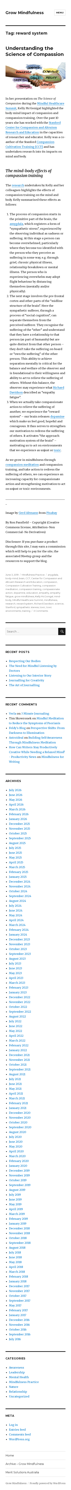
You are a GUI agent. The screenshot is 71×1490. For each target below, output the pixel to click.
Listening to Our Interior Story (30, 675)
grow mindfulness (24, 596)
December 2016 (19, 1320)
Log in (13, 1425)
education (32, 592)
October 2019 (18, 1180)
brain (21, 578)
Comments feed (20, 1434)
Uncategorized (19, 1396)
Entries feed (17, 1429)
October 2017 (17, 1296)
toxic (57, 450)
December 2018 (19, 1228)
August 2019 (17, 1190)
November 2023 (19, 944)
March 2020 (17, 1156)
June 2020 (16, 1141)
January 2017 (17, 1315)
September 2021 (20, 1069)
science (59, 603)
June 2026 (15, 795)
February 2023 (18, 987)
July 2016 (15, 1339)
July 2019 (15, 1194)
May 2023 (15, 973)
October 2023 (18, 949)
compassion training (30, 589)
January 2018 (18, 1281)
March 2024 (17, 925)
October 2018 (18, 1238)
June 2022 (15, 1026)
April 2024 (16, 920)
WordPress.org (19, 1439)
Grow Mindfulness (25, 12)
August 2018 (17, 1247)
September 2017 (19, 1300)
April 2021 (16, 1093)
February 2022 (18, 1045)
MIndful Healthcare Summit (27, 600)
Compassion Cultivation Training (23, 585)
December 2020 (20, 1112)
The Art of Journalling (24, 685)
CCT (28, 578)
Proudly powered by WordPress (47, 1483)
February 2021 (18, 1103)
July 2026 (15, 790)
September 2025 (20, 838)
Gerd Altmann (28, 512)
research (18, 185)
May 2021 (15, 1088)
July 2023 (15, 963)
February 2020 (19, 1161)
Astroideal (16, 737)
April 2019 (16, 1209)
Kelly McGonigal (44, 596)
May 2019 (15, 1204)
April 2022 (16, 1035)
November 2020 (20, 1117)
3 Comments (40, 610)
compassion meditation (22, 464)
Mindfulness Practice (33, 574)
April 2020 (16, 1151)
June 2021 (15, 1084)
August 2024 (17, 901)
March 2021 (17, 1098)
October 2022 (18, 1007)
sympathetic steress (27, 607)
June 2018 (15, 1257)
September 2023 (20, 954)
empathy (44, 592)
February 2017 (18, 1310)
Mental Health (19, 1377)
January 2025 (18, 876)
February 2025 (18, 872)
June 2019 (15, 1199)
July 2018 (15, 1252)
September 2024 (20, 896)
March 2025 (17, 867)
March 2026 (17, 809)
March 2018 (17, 1271)
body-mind (12, 578)
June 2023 (15, 968)
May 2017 (15, 1305)
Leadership (17, 1372)
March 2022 (17, 1040)
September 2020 (20, 1127)
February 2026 (19, 814)
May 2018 (15, 1262)
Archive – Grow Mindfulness (25, 1464)
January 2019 (17, 1223)
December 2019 (19, 1170)
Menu (60, 12)
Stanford (10, 607)
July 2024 (15, 905)
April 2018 (16, 1267)
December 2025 (19, 824)
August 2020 (17, 1132)
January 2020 (18, 1165)
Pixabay (51, 512)
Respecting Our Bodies (25, 661)
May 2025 (15, 857)
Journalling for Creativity (26, 680)
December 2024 (19, 881)
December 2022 (19, 997)
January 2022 (18, 1050)
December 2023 (19, 939)
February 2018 (18, 1276)
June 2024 (15, 910)
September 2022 (20, 1011)
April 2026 (16, 804)
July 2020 (15, 1137)
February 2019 (18, 1218)
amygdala (16, 224)
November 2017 (19, 1291)
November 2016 (19, 1324)
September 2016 (20, 1334)
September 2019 (20, 1185)
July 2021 (15, 1079)
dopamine (57, 416)
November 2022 (19, 1002)
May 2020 (15, 1146)
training (26, 610)
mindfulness (50, 600)
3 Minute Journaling (35, 713)
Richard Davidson (44, 603)
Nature (13, 1387)
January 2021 (17, 1108)
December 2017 (19, 1286)
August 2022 (17, 1016)
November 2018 (19, 1233)
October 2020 (18, 1122)
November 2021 (19, 1060)
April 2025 (16, 862)
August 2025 (17, 843)
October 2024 (18, 891)
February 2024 (19, 929)
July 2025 (15, 848)
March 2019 (17, 1214)
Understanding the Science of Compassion (35, 51)
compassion (50, 582)
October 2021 (18, 1064)
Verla (12, 713)
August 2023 (17, 958)
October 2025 (18, 833)
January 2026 (18, 819)
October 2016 (18, 1329)
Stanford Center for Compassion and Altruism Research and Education (33, 127)
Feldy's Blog (17, 728)
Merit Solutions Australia (22, 1472)
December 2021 (19, 1055)
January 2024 (18, 934)
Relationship (18, 1391)
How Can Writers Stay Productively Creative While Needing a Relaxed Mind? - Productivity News (37, 752)
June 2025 (15, 852)
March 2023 (17, 982)
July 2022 (15, 1021)
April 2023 (16, 978)
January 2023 (18, 992)
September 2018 (20, 1243)
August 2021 (17, 1074)
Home (10, 1455)
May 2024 (15, 915)
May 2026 (15, 799)
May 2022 (15, 1031)
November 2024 (20, 886)
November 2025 (19, 828)
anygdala (53, 574)
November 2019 (19, 1175)
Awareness (16, 1367)
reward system (25, 603)
